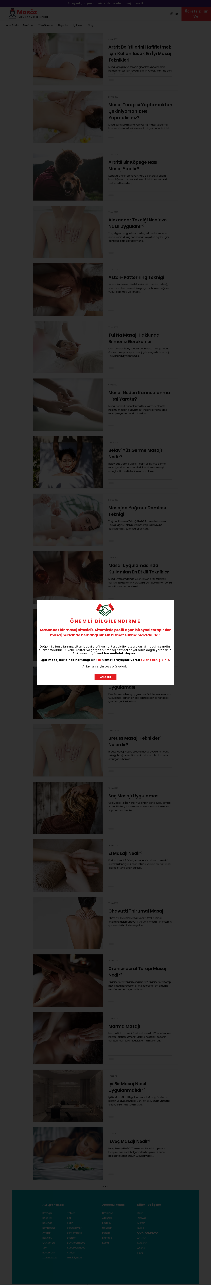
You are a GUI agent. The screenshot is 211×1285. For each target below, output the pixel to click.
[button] (105, 677)
